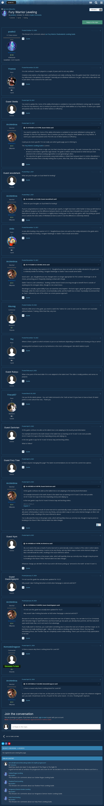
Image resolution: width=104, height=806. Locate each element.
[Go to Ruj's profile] (11, 351)
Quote (28, 39)
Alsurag (11, 306)
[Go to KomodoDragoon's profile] (11, 659)
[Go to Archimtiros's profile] (11, 137)
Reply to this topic (92, 22)
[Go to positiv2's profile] (4, 13)
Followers (94, 9)
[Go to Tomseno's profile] (5, 763)
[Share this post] (100, 30)
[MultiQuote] (23, 38)
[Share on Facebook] (6, 743)
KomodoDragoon (12, 647)
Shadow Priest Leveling (16, 781)
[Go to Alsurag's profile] (11, 318)
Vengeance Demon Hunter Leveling (19, 789)
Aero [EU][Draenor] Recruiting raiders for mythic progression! (27, 763)
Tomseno (13, 765)
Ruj (11, 339)
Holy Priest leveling (14, 797)
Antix (11, 229)
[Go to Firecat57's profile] (11, 407)
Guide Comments (36, 15)
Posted (29, 30)
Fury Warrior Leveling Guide (34, 146)
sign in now (42, 717)
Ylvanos (12, 69)
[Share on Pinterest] (9, 743)
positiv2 (13, 15)
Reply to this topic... (21, 727)
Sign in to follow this (9, 9)
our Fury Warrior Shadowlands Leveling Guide (60, 34)
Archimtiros (11, 124)
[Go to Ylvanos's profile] (11, 81)
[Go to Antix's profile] (11, 241)
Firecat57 (11, 395)
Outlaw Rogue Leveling (16, 773)
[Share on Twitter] (3, 743)
